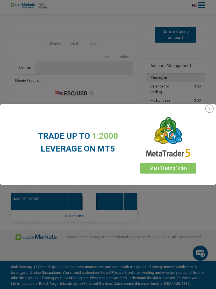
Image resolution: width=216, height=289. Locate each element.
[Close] (209, 108)
